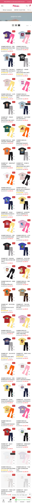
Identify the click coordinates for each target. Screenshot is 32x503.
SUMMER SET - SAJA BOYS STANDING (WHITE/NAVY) (23, 400)
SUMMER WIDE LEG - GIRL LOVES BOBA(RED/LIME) (8, 236)
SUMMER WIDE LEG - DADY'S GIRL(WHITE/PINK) (23, 378)
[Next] (30, 10)
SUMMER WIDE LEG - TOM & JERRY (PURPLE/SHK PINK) (23, 468)
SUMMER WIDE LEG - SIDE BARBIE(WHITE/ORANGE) (8, 378)
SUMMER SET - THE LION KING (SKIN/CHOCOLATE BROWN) (23, 306)
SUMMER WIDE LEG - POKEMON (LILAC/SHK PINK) (22, 422)
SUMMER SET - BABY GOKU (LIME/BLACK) (23, 354)
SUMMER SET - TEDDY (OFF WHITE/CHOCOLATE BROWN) (8, 491)
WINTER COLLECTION (19, 10)
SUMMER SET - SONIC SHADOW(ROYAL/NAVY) (7, 213)
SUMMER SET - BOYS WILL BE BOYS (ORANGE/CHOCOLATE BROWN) (8, 307)
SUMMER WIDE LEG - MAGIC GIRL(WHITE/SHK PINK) (23, 95)
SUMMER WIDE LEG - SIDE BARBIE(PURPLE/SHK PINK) (8, 47)
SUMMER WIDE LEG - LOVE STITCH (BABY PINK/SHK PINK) (23, 237)
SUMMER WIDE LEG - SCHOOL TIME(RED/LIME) (7, 331)
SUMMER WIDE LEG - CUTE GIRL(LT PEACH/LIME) (8, 94)
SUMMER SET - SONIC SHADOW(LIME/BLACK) (7, 400)
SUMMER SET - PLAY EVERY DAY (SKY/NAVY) (23, 117)
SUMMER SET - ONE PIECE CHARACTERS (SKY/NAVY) (8, 70)
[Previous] (1, 10)
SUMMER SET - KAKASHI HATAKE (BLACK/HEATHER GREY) (8, 260)
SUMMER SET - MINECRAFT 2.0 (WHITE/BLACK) (23, 444)
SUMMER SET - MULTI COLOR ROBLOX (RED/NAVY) (6, 445)
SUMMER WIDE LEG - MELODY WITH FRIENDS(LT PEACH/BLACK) (23, 189)
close (29, 1)
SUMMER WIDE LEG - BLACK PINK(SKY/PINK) (22, 47)
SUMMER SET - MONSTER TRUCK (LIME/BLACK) (23, 213)
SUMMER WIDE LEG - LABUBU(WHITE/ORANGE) (8, 188)
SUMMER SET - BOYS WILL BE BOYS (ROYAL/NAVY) (23, 259)
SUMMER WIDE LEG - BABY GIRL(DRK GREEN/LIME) (8, 140)
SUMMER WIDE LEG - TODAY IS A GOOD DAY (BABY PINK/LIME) (22, 332)
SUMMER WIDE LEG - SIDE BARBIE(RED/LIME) (23, 282)
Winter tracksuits (7, 10)
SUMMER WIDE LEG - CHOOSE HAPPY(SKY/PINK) (8, 467)
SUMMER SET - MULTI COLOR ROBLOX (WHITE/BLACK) (21, 491)
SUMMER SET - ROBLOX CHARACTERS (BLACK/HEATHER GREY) (22, 164)
